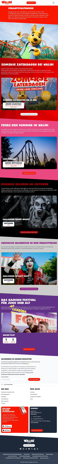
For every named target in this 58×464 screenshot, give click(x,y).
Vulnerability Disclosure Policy (40, 456)
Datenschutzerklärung (38, 454)
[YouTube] (29, 449)
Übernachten (5, 401)
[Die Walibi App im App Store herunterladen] (6, 430)
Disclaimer (26, 454)
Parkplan (3, 397)
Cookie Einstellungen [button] (24, 456)
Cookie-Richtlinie (12, 456)
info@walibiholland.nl (38, 419)
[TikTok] (26, 449)
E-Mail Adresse (4, 377)
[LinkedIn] (34, 449)
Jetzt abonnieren (34, 379)
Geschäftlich (33, 394)
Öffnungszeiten (5, 394)
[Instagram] (23, 449)
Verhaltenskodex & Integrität (13, 458)
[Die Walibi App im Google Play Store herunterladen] (7, 426)
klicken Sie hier (29, 372)
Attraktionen (4, 399)
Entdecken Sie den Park (7, 392)
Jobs (31, 399)
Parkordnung (49, 454)
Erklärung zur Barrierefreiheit (30, 458)
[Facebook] (20, 449)
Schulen (32, 392)
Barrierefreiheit (44, 458)
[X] (32, 449)
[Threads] (37, 449)
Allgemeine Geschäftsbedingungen (12, 454)
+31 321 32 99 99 (37, 416)
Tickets (3, 403)
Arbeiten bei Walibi (35, 397)
